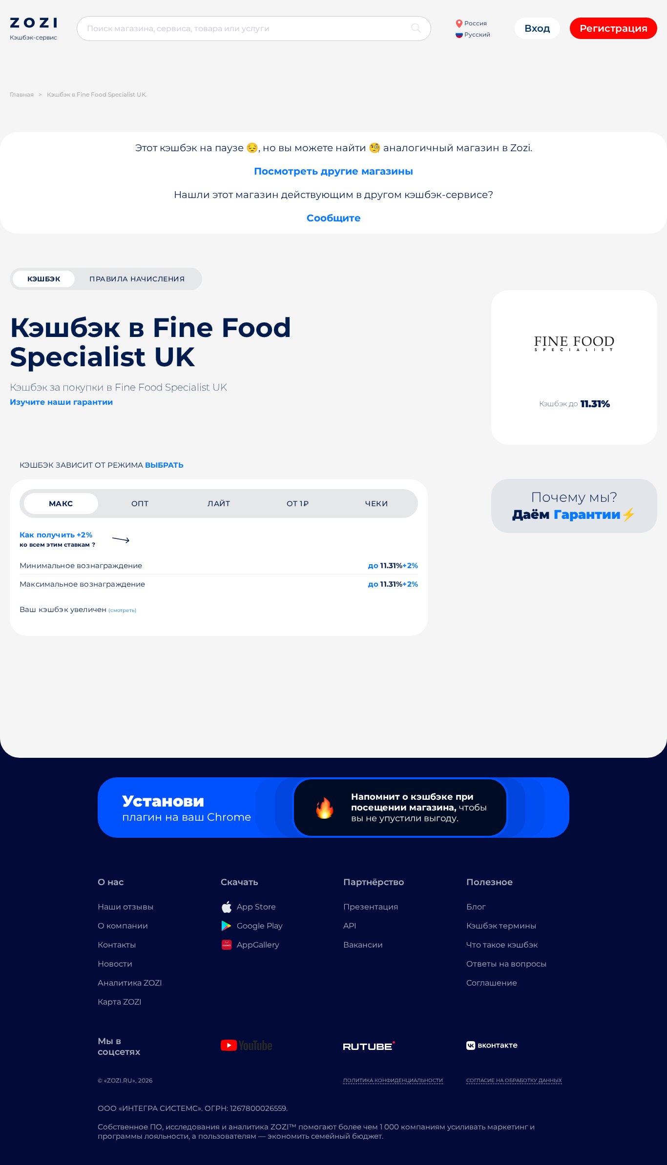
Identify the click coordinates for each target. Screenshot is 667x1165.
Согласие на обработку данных (514, 1080)
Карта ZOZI (120, 1002)
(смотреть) (122, 610)
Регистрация (613, 28)
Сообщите (334, 218)
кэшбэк (43, 279)
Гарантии (587, 514)
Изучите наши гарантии (61, 402)
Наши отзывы (126, 906)
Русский (476, 34)
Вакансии (363, 944)
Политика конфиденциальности (393, 1080)
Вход (537, 28)
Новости (115, 963)
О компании (123, 925)
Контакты (117, 944)
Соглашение (491, 982)
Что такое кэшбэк (502, 944)
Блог (476, 906)
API (349, 925)
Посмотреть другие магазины (333, 171)
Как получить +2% (57, 539)
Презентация (370, 906)
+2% (410, 565)
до (373, 565)
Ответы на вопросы (506, 963)
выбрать (164, 465)
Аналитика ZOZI (130, 982)
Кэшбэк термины (501, 925)
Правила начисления (137, 279)
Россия (475, 23)
